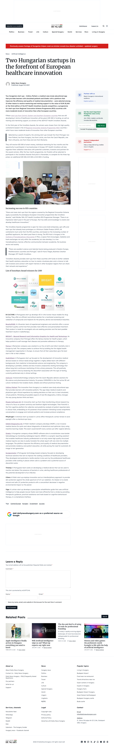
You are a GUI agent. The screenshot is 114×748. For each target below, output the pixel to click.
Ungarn (43, 695)
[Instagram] (88, 742)
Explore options (89, 101)
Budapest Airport (83, 673)
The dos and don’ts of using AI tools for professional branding (69, 626)
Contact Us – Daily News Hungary (17, 673)
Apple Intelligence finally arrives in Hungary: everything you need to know (16, 644)
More (86, 32)
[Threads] (107, 742)
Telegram (9, 718)
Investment (34, 504)
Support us (87, 149)
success (42, 504)
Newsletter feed (11, 711)
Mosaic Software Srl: (13, 402)
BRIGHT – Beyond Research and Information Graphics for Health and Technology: (36, 336)
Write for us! (10, 684)
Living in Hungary (98, 32)
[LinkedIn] (82, 742)
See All (105, 616)
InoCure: (9, 378)
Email (41, 594)
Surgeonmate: (11, 453)
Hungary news (46, 670)
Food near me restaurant (85, 676)
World (70, 32)
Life (37, 32)
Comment (9, 569)
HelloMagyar (83, 26)
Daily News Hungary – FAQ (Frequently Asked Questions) (21, 677)
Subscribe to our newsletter (14, 26)
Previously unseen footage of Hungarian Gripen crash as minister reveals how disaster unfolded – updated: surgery (54, 46)
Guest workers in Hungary (85, 683)
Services (79, 32)
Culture (45, 32)
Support (8, 687)
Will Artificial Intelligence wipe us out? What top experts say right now (42, 643)
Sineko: (8, 433)
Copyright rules (46, 711)
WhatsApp (9, 715)
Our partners (10, 681)
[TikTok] (94, 742)
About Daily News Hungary (15, 670)
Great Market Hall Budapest (86, 695)
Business (21, 32)
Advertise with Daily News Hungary (53, 721)
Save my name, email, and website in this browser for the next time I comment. (35, 602)
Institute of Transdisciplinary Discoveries (20, 237)
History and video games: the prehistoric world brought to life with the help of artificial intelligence (96, 644)
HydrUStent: (10, 358)
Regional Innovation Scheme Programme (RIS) (43, 128)
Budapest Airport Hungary (86, 692)
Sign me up (101, 125)
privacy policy (92, 129)
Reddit (8, 721)
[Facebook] (85, 742)
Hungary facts (81, 689)
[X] (91, 742)
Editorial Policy (46, 718)
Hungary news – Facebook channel (17, 730)
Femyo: (8, 346)
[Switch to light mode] (107, 26)
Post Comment (11, 607)
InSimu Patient (11, 387)
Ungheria (44, 698)
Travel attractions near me (86, 679)
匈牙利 (43, 701)
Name (8, 594)
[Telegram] (101, 742)
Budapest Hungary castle (85, 698)
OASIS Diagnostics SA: (14, 424)
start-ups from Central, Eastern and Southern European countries (34, 115)
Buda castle (81, 701)
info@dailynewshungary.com (86, 714)
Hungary (25, 504)
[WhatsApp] (98, 742)
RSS (7, 724)
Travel (30, 32)
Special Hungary (58, 32)
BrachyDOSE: (11, 324)
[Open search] (103, 26)
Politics (11, 32)
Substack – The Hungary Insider (16, 727)
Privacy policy (46, 715)
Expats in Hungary (83, 686)
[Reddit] (104, 742)
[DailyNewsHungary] (57, 26)
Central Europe (16, 504)
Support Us (94, 26)
